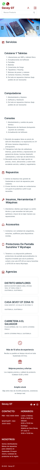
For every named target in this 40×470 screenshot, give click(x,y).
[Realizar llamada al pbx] (8, 4)
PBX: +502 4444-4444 (10, 416)
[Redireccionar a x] (34, 404)
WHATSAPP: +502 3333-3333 (8, 422)
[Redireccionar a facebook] (31, 404)
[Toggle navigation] (35, 8)
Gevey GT (8, 7)
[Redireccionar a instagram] (37, 404)
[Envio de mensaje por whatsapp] (4, 4)
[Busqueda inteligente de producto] (34, 12)
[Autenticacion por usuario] (28, 8)
